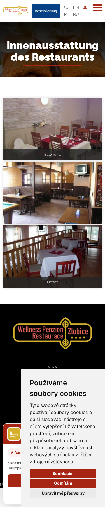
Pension (53, 366)
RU (76, 14)
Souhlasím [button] (63, 473)
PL (66, 14)
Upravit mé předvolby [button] (63, 493)
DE (85, 7)
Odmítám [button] (63, 483)
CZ (67, 7)
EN (76, 7)
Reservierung (46, 11)
